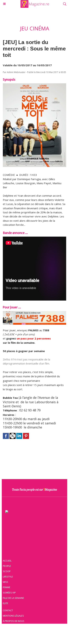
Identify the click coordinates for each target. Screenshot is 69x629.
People (7, 566)
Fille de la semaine (13, 598)
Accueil (7, 560)
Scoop (7, 571)
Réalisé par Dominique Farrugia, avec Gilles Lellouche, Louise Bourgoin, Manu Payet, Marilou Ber (32, 183)
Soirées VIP (9, 592)
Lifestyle (8, 576)
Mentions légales (13, 615)
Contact (8, 610)
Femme (6, 587)
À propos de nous (13, 621)
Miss (5, 582)
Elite (5, 603)
